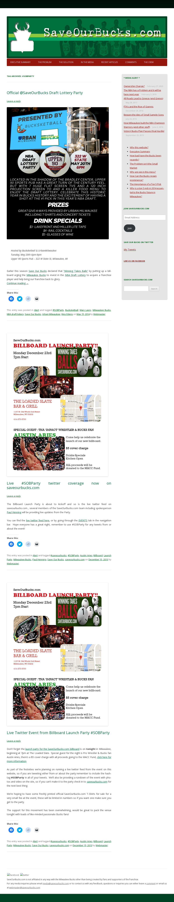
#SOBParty (58, 310)
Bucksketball (71, 310)
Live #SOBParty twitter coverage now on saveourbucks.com (59, 485)
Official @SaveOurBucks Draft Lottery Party (45, 92)
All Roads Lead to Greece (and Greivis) (143, 98)
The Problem (44, 62)
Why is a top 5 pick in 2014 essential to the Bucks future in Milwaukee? (147, 192)
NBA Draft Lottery (75, 275)
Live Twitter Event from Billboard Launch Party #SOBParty (58, 732)
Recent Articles (109, 62)
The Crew (149, 62)
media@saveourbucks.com (56, 883)
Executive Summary (20, 62)
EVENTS (83, 520)
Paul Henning (14, 512)
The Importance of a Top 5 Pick (145, 184)
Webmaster (99, 314)
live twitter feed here (37, 520)
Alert (36, 310)
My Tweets (130, 249)
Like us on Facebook (134, 261)
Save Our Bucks (38, 271)
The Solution (66, 62)
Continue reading (18, 283)
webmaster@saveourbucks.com (24, 887)
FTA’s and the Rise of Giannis (138, 106)
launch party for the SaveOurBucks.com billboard (52, 749)
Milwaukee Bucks (36, 275)
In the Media (87, 62)
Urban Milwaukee (51, 314)
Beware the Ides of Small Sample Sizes (144, 114)
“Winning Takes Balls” (76, 271)
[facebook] (13, 874)
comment (150, 883)
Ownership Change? (134, 86)
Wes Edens (67, 314)
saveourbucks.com (75, 559)
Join (130, 228)
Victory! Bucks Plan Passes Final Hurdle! (144, 131)
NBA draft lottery (15, 314)
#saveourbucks (58, 555)
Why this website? (139, 147)
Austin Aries (86, 555)
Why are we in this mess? (143, 171)
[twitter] (24, 874)
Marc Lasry (85, 310)
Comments (130, 62)
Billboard (98, 555)
